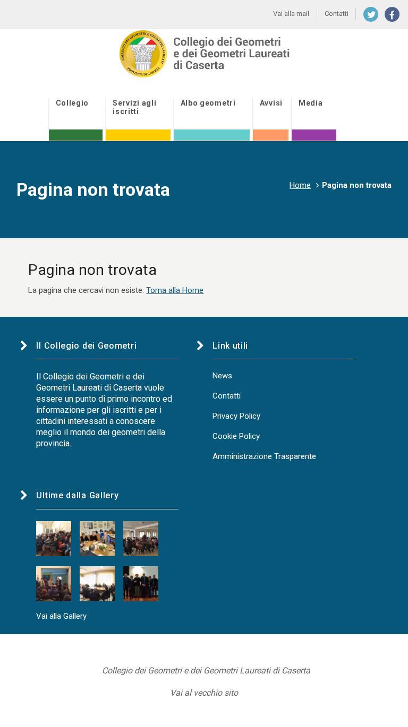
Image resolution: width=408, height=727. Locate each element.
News (222, 375)
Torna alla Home (174, 290)
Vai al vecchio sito (204, 693)
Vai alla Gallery (61, 616)
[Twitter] (370, 14)
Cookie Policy (236, 436)
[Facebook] (392, 14)
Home (300, 185)
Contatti (226, 396)
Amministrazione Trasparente (264, 456)
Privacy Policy (236, 416)
